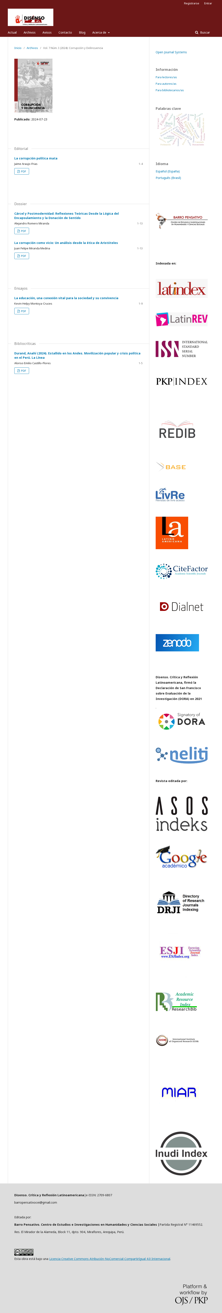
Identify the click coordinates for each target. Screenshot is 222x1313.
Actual (12, 32)
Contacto (65, 32)
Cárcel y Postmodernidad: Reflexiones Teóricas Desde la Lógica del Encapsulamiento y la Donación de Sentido (66, 215)
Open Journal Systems (171, 52)
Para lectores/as (166, 77)
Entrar (208, 3)
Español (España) (168, 171)
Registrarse (191, 3)
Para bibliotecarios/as (170, 90)
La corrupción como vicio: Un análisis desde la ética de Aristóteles (66, 243)
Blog (82, 32)
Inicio (17, 48)
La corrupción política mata (35, 158)
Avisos (47, 32)
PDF (23, 171)
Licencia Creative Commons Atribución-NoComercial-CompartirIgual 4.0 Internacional (109, 1259)
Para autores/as (166, 84)
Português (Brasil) (168, 178)
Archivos (30, 32)
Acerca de (99, 32)
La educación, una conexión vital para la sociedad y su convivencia (66, 298)
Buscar (204, 32)
